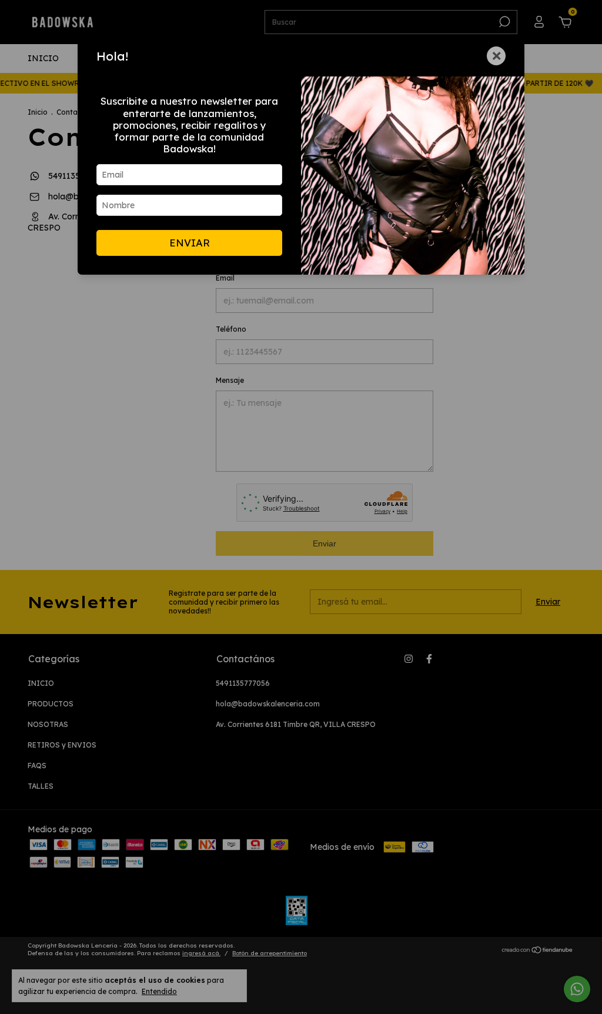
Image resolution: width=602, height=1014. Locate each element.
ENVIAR (189, 242)
